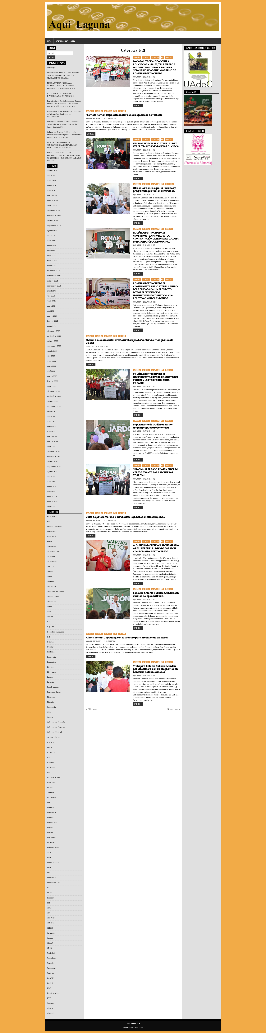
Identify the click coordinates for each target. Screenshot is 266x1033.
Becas (49, 542)
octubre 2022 (52, 401)
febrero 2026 (52, 201)
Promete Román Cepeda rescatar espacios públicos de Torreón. (124, 115)
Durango (51, 647)
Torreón (169, 57)
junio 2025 (51, 241)
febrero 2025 (52, 261)
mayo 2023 (51, 366)
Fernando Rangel (54, 692)
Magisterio (51, 812)
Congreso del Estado (55, 592)
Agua (49, 521)
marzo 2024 (52, 316)
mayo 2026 (51, 186)
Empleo (50, 677)
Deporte (50, 627)
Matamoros (52, 823)
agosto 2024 (52, 291)
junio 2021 (51, 482)
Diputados (51, 642)
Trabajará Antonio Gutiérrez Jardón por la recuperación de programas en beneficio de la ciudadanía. (155, 669)
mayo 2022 (51, 426)
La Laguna (155, 57)
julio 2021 (51, 477)
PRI (162, 57)
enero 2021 (51, 507)
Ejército (50, 667)
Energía (50, 682)
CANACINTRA (53, 552)
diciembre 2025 (53, 211)
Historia (50, 742)
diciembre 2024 (53, 271)
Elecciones (51, 672)
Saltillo (50, 908)
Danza (50, 622)
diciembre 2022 (53, 391)
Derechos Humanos (55, 632)
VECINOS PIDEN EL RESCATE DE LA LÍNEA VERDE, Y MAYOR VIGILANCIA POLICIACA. (156, 145)
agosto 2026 (52, 171)
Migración (51, 838)
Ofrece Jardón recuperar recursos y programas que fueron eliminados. (154, 189)
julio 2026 (51, 176)
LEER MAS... (137, 105)
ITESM (50, 787)
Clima (49, 577)
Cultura (50, 617)
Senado (50, 938)
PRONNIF (51, 878)
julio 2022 (51, 416)
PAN (49, 858)
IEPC (49, 757)
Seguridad (170, 184)
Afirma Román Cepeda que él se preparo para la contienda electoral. (127, 637)
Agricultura (52, 516)
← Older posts (91, 709)
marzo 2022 (52, 436)
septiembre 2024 (54, 286)
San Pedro (51, 918)
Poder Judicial (53, 863)
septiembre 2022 (54, 406)
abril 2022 (51, 431)
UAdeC (50, 983)
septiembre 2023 (54, 346)
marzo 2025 (52, 256)
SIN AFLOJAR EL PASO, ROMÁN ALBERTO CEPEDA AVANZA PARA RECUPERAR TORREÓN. (155, 472)
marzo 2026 (52, 196)
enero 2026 (52, 206)
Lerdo (49, 802)
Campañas (137, 57)
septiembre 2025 (54, 226)
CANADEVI (52, 562)
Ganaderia (51, 707)
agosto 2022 (52, 411)
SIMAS (50, 943)
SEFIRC (50, 928)
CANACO (51, 557)
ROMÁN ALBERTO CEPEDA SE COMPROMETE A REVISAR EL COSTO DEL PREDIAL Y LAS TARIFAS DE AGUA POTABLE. (155, 378)
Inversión (51, 782)
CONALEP (51, 587)
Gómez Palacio (53, 737)
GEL (49, 712)
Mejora (50, 828)
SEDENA (50, 923)
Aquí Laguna (52, 532)
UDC (49, 988)
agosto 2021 (52, 472)
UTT (49, 998)
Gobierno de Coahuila (56, 722)
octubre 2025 (52, 221)
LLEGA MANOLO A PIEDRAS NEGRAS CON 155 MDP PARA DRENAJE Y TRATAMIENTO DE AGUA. (63, 75)
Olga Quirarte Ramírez (93, 118)
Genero (50, 717)
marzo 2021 (52, 497)
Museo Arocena (53, 848)
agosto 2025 (52, 231)
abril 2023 (51, 371)
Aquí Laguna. (52, 68)
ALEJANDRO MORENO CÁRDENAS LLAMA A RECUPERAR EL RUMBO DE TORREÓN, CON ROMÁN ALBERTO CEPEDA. (156, 548)
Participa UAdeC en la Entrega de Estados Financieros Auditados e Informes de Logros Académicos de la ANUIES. (64, 103)
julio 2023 (51, 356)
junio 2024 (51, 301)
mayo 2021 (51, 487)
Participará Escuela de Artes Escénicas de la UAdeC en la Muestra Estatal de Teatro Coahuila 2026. (63, 124)
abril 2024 (51, 311)
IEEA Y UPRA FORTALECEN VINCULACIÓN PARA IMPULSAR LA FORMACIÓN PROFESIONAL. (62, 145)
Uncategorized (53, 993)
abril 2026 (51, 191)
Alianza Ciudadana (54, 527)
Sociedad (51, 953)
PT (48, 888)
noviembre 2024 (54, 276)
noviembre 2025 (54, 216)
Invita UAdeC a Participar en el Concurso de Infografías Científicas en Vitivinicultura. (64, 114)
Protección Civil (53, 883)
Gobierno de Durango (56, 727)
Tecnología (51, 958)
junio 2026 (51, 181)
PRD (49, 868)
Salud (49, 913)
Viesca (50, 1008)
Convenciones (53, 597)
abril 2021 (51, 492)
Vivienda (50, 1013)
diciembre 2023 (53, 331)
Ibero (49, 747)
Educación (51, 662)
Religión (50, 898)
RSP (48, 903)
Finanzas (51, 697)
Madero (50, 807)
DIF (48, 637)
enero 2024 (52, 326)
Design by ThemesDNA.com (133, 1027)
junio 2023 (51, 361)
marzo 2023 (52, 376)
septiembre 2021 (54, 467)
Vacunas (50, 1003)
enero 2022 (52, 447)
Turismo (50, 973)
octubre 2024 (52, 281)
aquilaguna (137, 77)
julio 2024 (51, 296)
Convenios (51, 602)
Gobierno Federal (54, 732)
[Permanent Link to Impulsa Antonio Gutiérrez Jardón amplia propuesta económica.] (108, 435)
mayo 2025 (51, 246)
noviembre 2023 (54, 336)
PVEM (49, 893)
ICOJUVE (51, 752)
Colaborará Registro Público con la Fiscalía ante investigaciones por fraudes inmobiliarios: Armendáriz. (64, 134)
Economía (51, 657)
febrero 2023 (52, 381)
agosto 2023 (52, 351)
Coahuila (146, 57)
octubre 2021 (52, 461)
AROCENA (51, 537)
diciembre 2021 (53, 452)
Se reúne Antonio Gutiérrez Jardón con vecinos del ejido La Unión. (156, 594)
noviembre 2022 (54, 396)
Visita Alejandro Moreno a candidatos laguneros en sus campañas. (125, 517)
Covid (49, 607)
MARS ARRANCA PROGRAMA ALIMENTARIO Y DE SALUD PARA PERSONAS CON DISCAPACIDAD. (61, 85)
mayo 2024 (51, 306)
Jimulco (50, 793)
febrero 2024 (52, 321)
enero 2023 (52, 386)
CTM (49, 612)
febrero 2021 (52, 502)
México (50, 833)
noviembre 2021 (53, 456)
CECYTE (50, 567)
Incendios (51, 767)
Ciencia (50, 572)
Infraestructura (53, 777)
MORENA (51, 843)
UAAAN (50, 978)
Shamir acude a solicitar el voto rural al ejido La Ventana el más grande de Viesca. (129, 341)
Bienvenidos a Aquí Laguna (65, 41)
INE (48, 772)
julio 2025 (51, 236)
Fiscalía (50, 702)
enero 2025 (52, 266)
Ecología (50, 652)
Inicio (49, 41)
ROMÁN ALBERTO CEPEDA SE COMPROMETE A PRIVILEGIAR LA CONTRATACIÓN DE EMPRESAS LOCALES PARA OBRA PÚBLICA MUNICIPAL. (156, 237)
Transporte (52, 968)
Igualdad (50, 762)
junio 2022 (51, 421)
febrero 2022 (52, 442)
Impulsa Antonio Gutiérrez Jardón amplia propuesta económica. (153, 426)
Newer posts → (173, 709)
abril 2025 (51, 251)
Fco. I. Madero (53, 687)
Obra (49, 853)
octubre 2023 (52, 341)
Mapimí (50, 818)
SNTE (49, 948)
